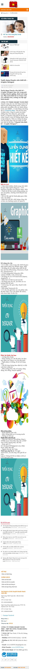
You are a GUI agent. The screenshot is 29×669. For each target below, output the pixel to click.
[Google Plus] (8, 659)
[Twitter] (5, 659)
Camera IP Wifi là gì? (14, 45)
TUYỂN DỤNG (13, 13)
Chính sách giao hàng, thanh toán (9, 587)
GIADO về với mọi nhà (15, 65)
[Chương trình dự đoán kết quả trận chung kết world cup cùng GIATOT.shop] (5, 73)
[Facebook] (2, 659)
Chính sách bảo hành (6, 579)
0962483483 (10, 36)
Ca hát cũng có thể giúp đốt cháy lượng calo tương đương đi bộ (17, 52)
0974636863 (8, 667)
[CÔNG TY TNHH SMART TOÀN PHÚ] (14, 4)
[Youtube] (15, 659)
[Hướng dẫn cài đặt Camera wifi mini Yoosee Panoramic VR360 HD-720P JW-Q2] (5, 60)
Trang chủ (5, 13)
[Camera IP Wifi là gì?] (5, 46)
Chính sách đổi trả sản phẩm (8, 582)
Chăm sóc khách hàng (7, 574)
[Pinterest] (12, 659)
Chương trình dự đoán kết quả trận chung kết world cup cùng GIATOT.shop (18, 73)
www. (13, 647)
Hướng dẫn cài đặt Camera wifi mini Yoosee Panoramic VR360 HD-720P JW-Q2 (18, 60)
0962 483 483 (21, 667)
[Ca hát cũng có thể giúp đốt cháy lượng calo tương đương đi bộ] (5, 53)
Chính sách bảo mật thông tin (8, 584)
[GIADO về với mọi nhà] (5, 67)
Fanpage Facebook (8, 615)
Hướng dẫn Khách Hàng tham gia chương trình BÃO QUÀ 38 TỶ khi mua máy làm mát (15, 559)
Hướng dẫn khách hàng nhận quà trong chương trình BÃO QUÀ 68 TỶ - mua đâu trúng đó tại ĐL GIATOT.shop (15, 532)
